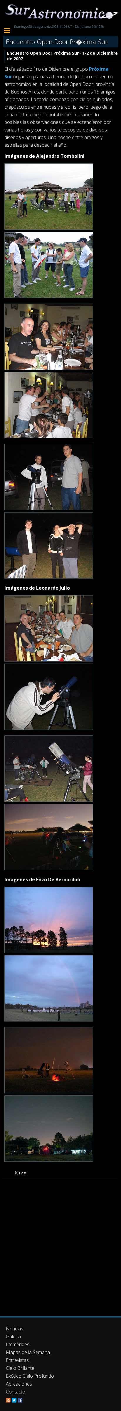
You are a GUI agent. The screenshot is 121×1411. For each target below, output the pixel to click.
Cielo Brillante (20, 1368)
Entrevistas (17, 1360)
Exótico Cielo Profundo (30, 1376)
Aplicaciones (19, 1384)
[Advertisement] (60, 1247)
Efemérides (17, 1344)
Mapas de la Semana (28, 1352)
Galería (13, 1336)
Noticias (14, 1328)
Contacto (15, 1392)
